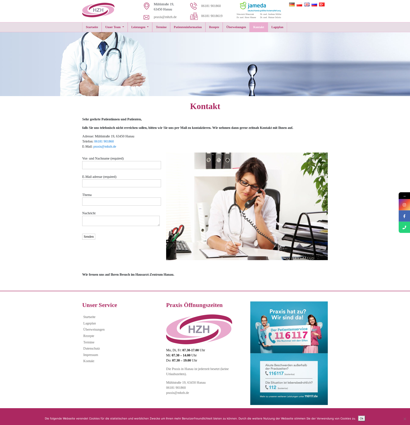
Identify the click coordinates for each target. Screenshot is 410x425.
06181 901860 (211, 6)
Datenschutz (91, 348)
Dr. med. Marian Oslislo (270, 17)
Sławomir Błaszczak (245, 14)
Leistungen (138, 27)
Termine (161, 27)
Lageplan (277, 27)
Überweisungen (236, 27)
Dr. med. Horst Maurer (246, 17)
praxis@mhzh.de (165, 17)
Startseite (92, 27)
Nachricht (88, 213)
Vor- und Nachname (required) (103, 158)
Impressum (90, 355)
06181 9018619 (212, 16)
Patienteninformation (188, 27)
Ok (361, 418)
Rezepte (214, 27)
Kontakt (258, 27)
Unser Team (113, 27)
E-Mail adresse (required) (99, 177)
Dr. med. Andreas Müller (270, 14)
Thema (87, 195)
